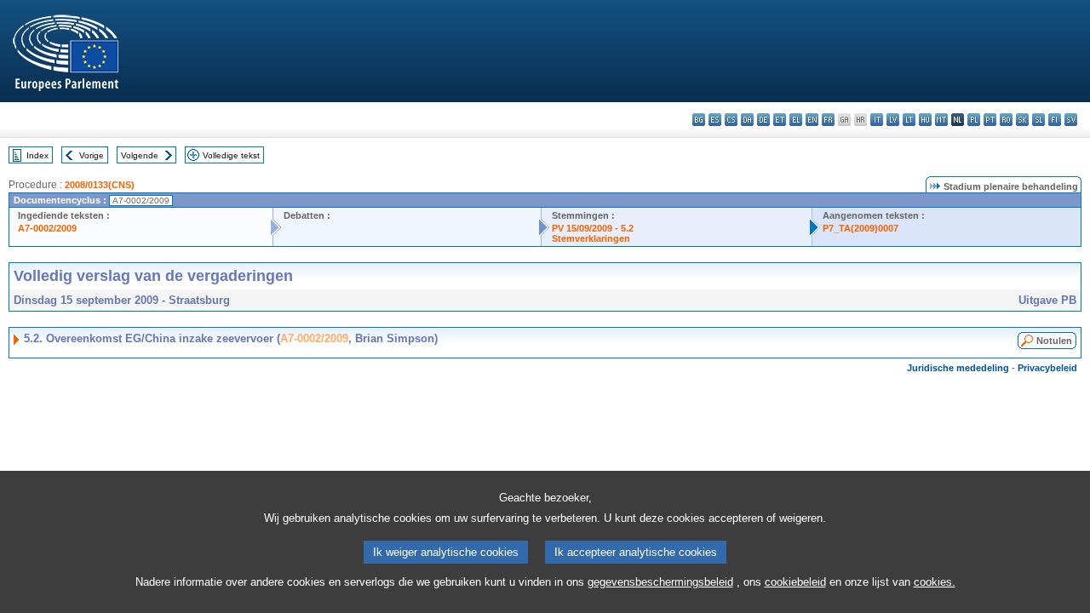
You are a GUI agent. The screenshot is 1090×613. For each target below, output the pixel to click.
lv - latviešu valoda (892, 119)
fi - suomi (1054, 119)
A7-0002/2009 (47, 228)
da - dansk (747, 119)
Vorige (91, 155)
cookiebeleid (795, 582)
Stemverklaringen (591, 238)
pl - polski (973, 119)
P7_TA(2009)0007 (860, 228)
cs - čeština (731, 119)
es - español (714, 119)
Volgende (139, 155)
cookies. (934, 582)
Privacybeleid (1047, 368)
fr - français (828, 119)
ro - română (1006, 119)
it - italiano (876, 119)
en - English (812, 119)
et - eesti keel (779, 119)
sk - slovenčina (1022, 119)
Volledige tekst (231, 155)
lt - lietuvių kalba (909, 119)
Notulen (1054, 340)
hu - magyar (925, 119)
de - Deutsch (763, 119)
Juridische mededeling (958, 368)
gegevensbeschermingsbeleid (660, 582)
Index (37, 155)
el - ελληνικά (795, 119)
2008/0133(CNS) (100, 185)
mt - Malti (941, 119)
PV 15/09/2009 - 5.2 (593, 228)
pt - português (990, 119)
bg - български (698, 119)
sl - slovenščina (1038, 119)
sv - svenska (1070, 119)
